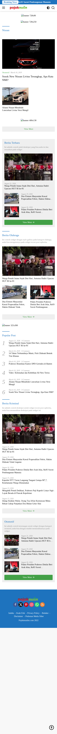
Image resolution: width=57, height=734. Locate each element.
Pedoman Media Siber (34, 616)
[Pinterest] (26, 605)
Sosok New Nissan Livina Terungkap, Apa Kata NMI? (31, 392)
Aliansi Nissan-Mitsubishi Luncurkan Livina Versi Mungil (15, 109)
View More (28, 129)
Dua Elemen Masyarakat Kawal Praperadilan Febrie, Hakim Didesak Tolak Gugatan (36, 197)
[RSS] (42, 605)
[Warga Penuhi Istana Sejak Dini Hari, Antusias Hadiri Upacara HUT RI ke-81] (28, 167)
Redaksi (45, 613)
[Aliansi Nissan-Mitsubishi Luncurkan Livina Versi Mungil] (15, 96)
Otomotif (5, 72)
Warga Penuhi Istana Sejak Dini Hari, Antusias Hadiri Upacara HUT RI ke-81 (26, 187)
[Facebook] (15, 605)
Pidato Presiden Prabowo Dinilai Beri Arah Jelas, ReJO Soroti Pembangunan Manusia (36, 211)
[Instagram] (31, 605)
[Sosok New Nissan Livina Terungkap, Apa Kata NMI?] (28, 54)
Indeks (11, 613)
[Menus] (4, 7)
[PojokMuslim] (18, 7)
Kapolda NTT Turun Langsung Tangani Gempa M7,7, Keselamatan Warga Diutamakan (24, 481)
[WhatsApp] (37, 605)
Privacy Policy (33, 613)
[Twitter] (20, 605)
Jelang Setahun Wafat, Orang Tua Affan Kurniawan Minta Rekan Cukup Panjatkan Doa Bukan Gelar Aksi (26, 502)
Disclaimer (18, 616)
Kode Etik (20, 613)
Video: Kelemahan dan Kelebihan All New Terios (29, 373)
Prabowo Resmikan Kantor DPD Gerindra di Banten (30, 364)
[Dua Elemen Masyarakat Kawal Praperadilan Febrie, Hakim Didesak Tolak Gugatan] (11, 198)
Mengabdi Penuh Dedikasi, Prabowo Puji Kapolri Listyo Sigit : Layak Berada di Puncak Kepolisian (28, 491)
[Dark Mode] (48, 7)
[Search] (53, 7)
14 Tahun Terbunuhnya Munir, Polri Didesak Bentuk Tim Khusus (30, 354)
